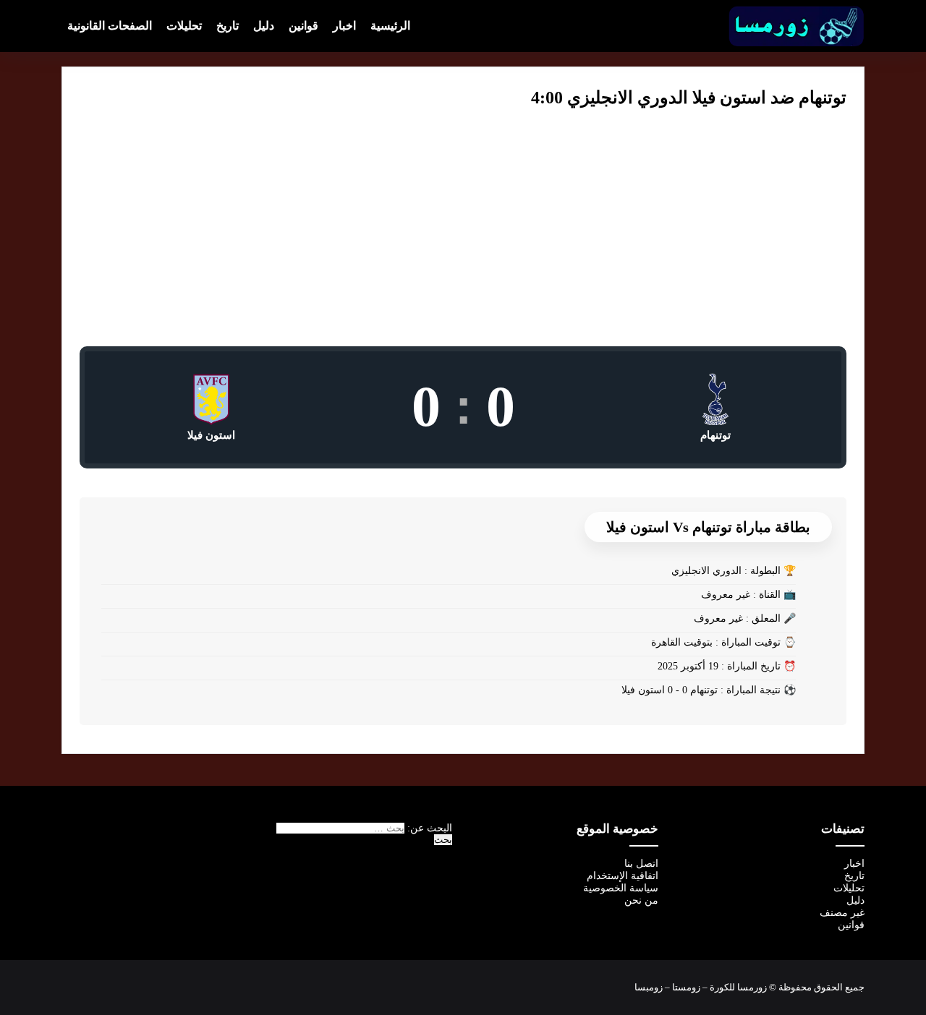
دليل (263, 26)
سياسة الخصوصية (620, 888)
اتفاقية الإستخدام (622, 875)
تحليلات (184, 26)
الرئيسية (390, 26)
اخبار (344, 26)
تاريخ (227, 26)
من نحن (641, 900)
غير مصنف (842, 912)
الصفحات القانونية (109, 26)
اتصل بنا (641, 863)
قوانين (303, 26)
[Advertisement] (463, 238)
